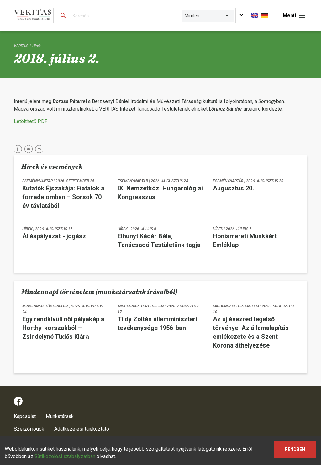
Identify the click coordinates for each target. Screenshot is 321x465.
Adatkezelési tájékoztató (81, 429)
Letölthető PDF (30, 121)
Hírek (36, 46)
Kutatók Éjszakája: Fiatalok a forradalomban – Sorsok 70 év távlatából (63, 196)
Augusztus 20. (233, 188)
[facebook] (19, 150)
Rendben (295, 449)
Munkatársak (60, 416)
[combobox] (185, 15)
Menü (289, 15)
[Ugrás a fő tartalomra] (241, 16)
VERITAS (21, 46)
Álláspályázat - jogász (54, 236)
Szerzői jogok (29, 429)
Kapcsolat (25, 416)
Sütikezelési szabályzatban (64, 456)
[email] (29, 150)
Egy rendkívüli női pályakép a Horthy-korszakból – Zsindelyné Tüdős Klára (63, 327)
